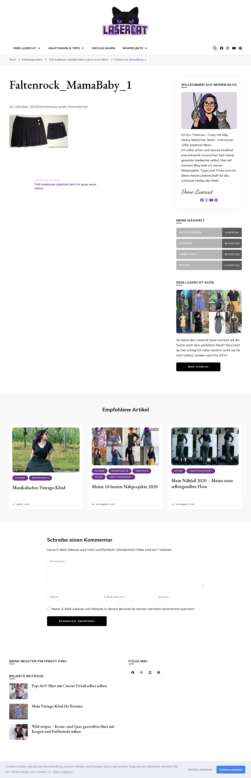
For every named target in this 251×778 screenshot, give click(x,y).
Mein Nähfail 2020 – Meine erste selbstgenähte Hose (202, 483)
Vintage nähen (103, 48)
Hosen (178, 471)
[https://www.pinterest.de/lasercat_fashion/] (159, 672)
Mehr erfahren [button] (63, 771)
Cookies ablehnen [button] (200, 769)
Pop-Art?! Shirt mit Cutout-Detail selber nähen (69, 685)
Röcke (99, 477)
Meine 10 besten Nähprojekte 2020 (125, 486)
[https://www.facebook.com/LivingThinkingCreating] (133, 672)
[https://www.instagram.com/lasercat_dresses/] (141, 672)
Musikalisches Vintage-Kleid (38, 487)
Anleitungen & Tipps (64, 48)
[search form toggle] (215, 48)
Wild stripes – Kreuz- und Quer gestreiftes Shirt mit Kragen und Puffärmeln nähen (73, 729)
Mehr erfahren (198, 366)
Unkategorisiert (32, 59)
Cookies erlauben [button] (231, 769)
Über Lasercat (24, 48)
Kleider (20, 478)
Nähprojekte (133, 48)
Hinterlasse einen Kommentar (63, 106)
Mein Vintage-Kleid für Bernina (57, 706)
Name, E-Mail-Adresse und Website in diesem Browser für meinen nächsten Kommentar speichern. (123, 609)
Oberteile (141, 471)
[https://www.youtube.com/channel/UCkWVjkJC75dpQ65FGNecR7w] (150, 672)
